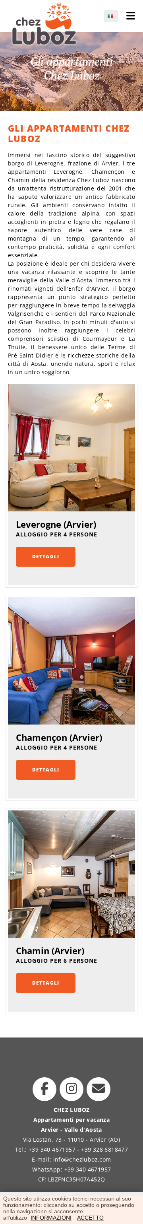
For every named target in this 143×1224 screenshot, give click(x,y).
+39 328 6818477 (104, 1149)
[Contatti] (98, 1089)
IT (114, 16)
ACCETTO (90, 1217)
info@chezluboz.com (82, 1159)
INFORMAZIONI (51, 1217)
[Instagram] (71, 1089)
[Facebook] (44, 1089)
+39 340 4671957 (52, 1149)
